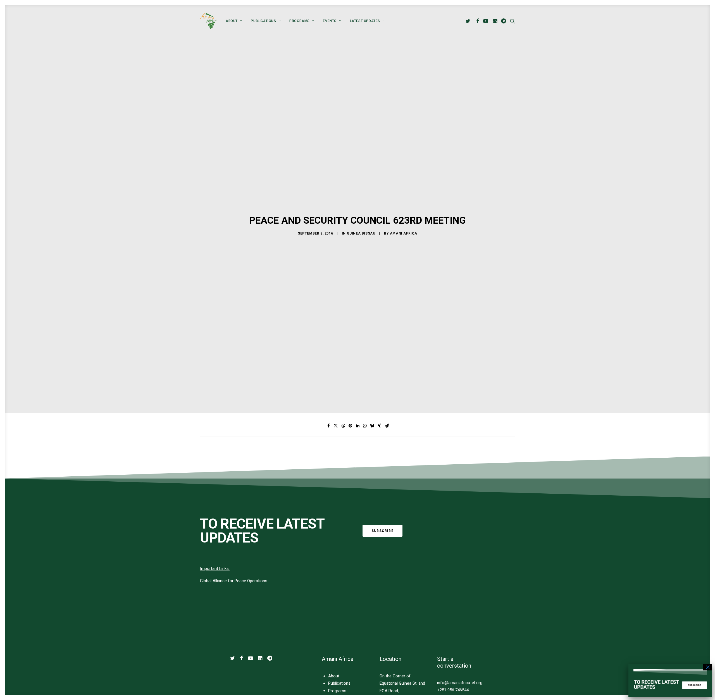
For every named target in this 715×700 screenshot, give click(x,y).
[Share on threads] (343, 425)
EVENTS (330, 21)
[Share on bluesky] (372, 425)
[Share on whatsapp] (364, 425)
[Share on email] (386, 425)
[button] (468, 21)
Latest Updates (365, 21)
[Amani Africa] (208, 21)
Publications (263, 21)
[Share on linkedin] (357, 425)
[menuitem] (234, 21)
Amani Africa (403, 233)
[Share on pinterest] (350, 425)
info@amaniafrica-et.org (459, 682)
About (232, 21)
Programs (299, 21)
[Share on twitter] (335, 425)
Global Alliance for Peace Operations (233, 580)
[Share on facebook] (328, 425)
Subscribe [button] (382, 531)
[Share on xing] (379, 425)
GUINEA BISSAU (361, 233)
